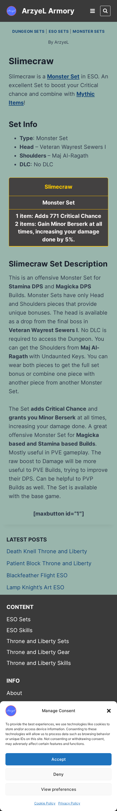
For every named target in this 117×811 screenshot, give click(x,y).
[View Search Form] (105, 11)
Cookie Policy (45, 803)
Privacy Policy (69, 803)
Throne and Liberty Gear (38, 652)
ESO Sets (59, 31)
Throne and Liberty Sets (38, 641)
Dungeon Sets (28, 31)
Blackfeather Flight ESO (37, 575)
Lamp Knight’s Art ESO (35, 587)
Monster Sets (88, 31)
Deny (58, 774)
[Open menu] (92, 11)
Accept (58, 759)
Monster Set (63, 76)
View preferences (58, 789)
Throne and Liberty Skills (39, 663)
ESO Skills (19, 630)
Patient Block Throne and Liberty (49, 563)
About (14, 693)
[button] (109, 711)
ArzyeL (61, 42)
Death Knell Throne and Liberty (47, 551)
